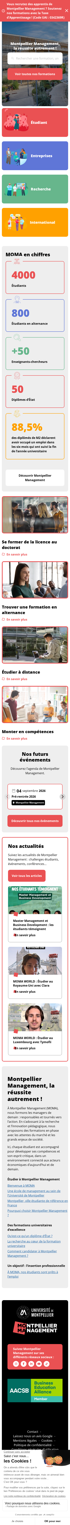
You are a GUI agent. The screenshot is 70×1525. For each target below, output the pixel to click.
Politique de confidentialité (33, 1445)
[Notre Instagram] (16, 1364)
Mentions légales (25, 1441)
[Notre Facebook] (24, 1364)
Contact (32, 1432)
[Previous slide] (7, 797)
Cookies (46, 1441)
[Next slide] (63, 797)
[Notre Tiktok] (46, 1364)
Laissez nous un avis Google (32, 1436)
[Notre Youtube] (39, 1364)
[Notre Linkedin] (31, 1364)
